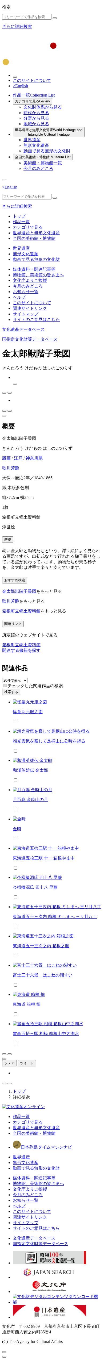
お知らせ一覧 (25, 291)
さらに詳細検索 (17, 26)
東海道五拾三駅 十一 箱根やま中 (44, 858)
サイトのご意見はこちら (36, 319)
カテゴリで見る (32, 101)
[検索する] (55, 18)
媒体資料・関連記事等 (34, 269)
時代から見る (36, 112)
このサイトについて (32, 80)
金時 (17, 829)
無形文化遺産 (36, 145)
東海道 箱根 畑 (27, 1004)
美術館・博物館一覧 (42, 163)
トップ (19, 216)
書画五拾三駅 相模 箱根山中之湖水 (46, 1033)
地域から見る (36, 124)
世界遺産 (32, 139)
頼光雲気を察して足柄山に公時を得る (49, 741)
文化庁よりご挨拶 (30, 280)
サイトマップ (25, 314)
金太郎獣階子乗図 (19, 591)
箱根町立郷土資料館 (21, 611)
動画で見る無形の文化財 (46, 151)
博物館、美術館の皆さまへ (38, 275)
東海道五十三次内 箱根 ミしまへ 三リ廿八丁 (55, 916)
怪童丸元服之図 (28, 712)
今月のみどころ (38, 168)
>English (20, 86)
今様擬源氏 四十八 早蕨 (35, 887)
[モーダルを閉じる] (4, 1352)
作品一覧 (34, 95)
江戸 (18, 458)
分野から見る (36, 118)
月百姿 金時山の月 (30, 799)
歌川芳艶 (10, 468)
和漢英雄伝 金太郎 (30, 770)
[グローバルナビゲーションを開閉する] (4, 179)
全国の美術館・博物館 (43, 157)
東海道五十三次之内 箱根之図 (41, 946)
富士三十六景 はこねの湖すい (43, 975)
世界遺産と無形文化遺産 (48, 132)
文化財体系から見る (42, 107)
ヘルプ (19, 297)
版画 (6, 458)
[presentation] (5, 685)
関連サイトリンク (30, 308)
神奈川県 (34, 458)
